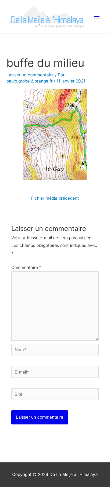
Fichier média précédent (55, 198)
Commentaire (26, 267)
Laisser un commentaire (30, 74)
